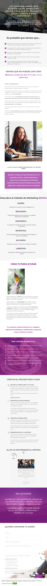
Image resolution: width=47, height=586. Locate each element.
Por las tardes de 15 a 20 (11, 562)
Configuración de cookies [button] (7, 583)
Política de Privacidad (18, 573)
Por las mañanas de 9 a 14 (12, 560)
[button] (26, 464)
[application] (26, 463)
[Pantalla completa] (32, 467)
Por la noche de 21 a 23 (11, 564)
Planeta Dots (26, 483)
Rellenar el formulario (15, 397)
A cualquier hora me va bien (12, 565)
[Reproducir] (19, 467)
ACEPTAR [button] (14, 583)
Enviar (39, 575)
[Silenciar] (31, 467)
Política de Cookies (38, 581)
